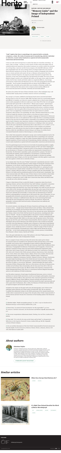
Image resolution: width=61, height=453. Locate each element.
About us (35, 4)
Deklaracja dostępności (16, 442)
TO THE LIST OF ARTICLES (46, 40)
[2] (13, 121)
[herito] (12, 2)
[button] (57, 2)
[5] (18, 198)
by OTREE (58, 448)
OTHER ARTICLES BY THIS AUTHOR (24, 360)
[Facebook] (52, 1)
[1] (45, 93)
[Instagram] (52, 2)
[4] (38, 186)
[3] (52, 146)
